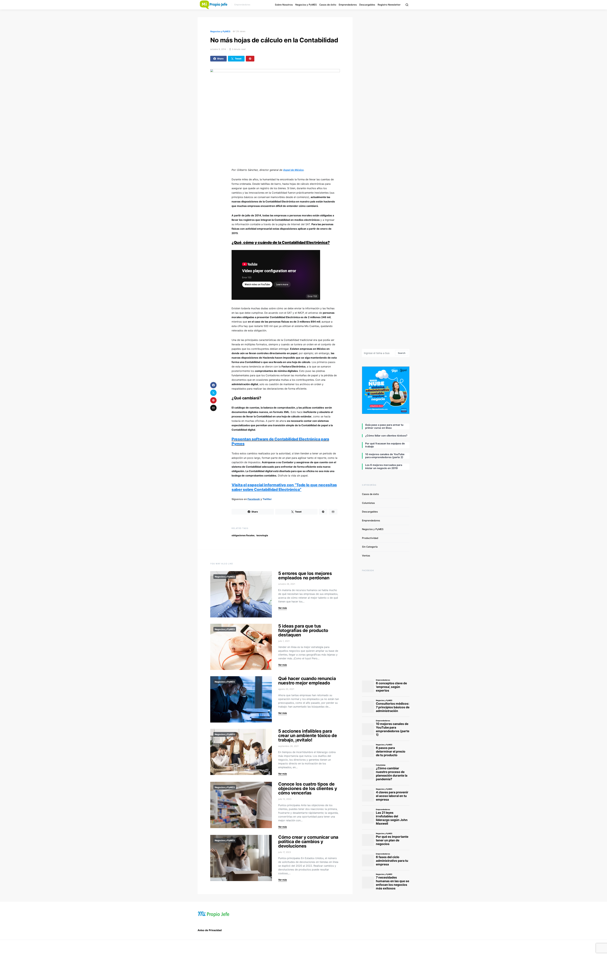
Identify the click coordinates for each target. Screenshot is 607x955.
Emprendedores (348, 4)
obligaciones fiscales (243, 535)
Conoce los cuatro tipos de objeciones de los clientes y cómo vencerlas (307, 788)
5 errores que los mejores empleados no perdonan (305, 575)
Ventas (366, 555)
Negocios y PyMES (306, 4)
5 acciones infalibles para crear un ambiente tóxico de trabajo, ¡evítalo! (307, 735)
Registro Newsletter (389, 4)
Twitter (267, 499)
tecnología (262, 535)
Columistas (368, 502)
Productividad (370, 538)
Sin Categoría (370, 546)
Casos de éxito (327, 4)
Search (401, 353)
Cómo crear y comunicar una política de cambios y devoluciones (308, 841)
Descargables (367, 4)
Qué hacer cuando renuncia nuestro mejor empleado (307, 681)
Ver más (282, 608)
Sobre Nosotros (284, 4)
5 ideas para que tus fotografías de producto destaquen (303, 630)
